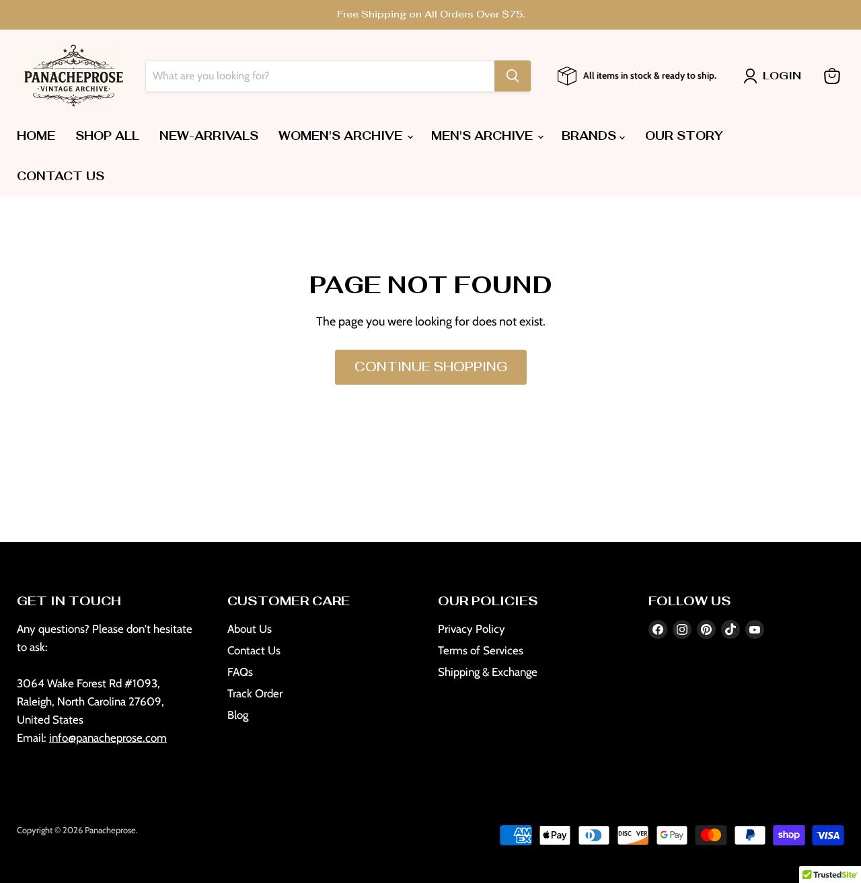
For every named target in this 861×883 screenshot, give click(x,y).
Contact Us (253, 650)
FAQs (240, 672)
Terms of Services (480, 650)
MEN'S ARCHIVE (483, 135)
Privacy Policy (471, 629)
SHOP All (107, 135)
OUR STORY (684, 135)
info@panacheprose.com (108, 737)
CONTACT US (60, 176)
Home (36, 135)
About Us (249, 629)
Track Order (255, 693)
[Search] (512, 76)
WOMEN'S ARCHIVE (342, 135)
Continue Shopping (430, 366)
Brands (591, 135)
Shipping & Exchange (487, 672)
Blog (237, 715)
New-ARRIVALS (208, 135)
